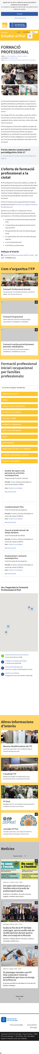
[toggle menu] (29, 35)
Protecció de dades (16, 1025)
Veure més (19, 996)
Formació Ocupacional (13, 316)
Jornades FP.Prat (10, 829)
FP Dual (6, 801)
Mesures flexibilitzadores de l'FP (17, 746)
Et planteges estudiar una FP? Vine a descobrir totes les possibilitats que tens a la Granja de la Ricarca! (18, 976)
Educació (4, 33)
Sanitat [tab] (5, 437)
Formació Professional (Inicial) (16, 289)
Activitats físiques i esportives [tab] (13, 388)
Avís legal (33, 1027)
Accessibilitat (32, 1025)
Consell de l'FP (9, 774)
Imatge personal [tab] (8, 443)
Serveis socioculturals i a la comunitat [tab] (16, 449)
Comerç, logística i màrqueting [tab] (13, 406)
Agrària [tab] (5, 400)
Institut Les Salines (23, 204)
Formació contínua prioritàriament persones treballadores (18, 345)
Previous (4, 74)
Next (34, 74)
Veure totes (18, 856)
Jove (10, 60)
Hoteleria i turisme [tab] (9, 418)
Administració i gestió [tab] (10, 394)
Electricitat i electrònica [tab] (11, 412)
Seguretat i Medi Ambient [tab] (11, 461)
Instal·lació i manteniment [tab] (11, 430)
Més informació (20, 18)
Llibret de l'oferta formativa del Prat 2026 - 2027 (20, 255)
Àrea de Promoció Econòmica (27, 60)
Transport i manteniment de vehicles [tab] (15, 455)
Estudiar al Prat (13, 58)
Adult (6, 60)
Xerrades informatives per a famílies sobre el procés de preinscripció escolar (16, 888)
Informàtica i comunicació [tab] (11, 424)
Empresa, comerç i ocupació (19, 56)
